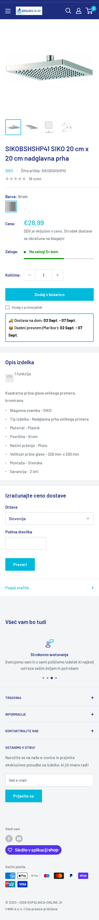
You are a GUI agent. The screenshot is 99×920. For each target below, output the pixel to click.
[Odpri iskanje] (68, 11)
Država (11, 507)
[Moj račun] (78, 11)
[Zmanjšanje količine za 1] (29, 275)
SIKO (9, 171)
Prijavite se (23, 795)
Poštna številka (18, 531)
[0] (89, 11)
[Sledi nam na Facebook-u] (9, 838)
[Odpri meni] (8, 11)
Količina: (13, 275)
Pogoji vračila (17, 587)
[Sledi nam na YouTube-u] (19, 838)
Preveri (20, 564)
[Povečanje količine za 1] (57, 275)
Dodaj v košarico (50, 294)
